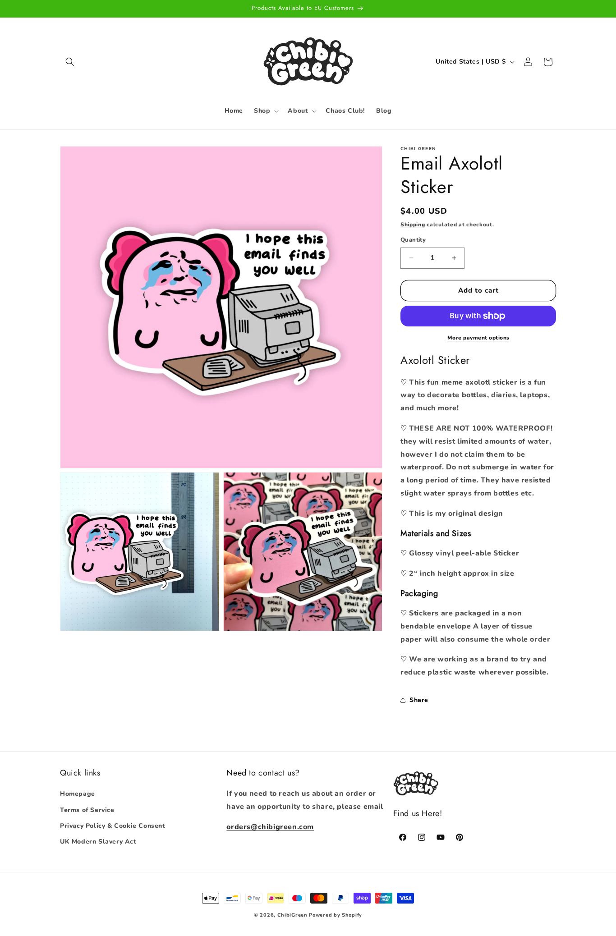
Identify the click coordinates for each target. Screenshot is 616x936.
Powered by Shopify (335, 915)
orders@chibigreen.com (270, 827)
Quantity (413, 240)
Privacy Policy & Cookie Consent (112, 825)
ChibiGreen (292, 915)
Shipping (412, 224)
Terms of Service (87, 810)
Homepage (77, 794)
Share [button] (418, 700)
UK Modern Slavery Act (98, 841)
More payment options (478, 337)
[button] (70, 62)
